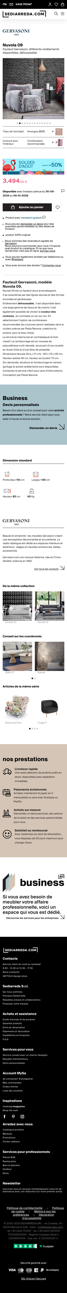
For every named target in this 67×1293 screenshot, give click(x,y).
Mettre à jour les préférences (34, 1213)
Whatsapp (17, 259)
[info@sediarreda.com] (11, 4)
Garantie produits (12, 1023)
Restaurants (9, 1161)
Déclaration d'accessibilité (38, 1216)
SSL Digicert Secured (33, 1279)
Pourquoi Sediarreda (14, 996)
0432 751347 (24, 4)
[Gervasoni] (33, 32)
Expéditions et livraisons (16, 1035)
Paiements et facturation (16, 1031)
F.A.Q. (6, 1039)
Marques (7, 1134)
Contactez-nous (51, 265)
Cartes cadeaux (11, 1142)
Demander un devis (43, 428)
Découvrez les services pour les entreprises (32, 918)
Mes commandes (12, 1083)
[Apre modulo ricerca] (56, 14)
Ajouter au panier (30, 207)
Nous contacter (11, 972)
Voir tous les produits (46, 569)
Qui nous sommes (12, 992)
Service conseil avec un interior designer (25, 1055)
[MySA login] (50, 4)
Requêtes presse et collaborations (22, 1000)
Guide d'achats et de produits (19, 1019)
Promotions (9, 1138)
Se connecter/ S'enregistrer (18, 1079)
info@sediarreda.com (50, 1227)
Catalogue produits (13, 1130)
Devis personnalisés (14, 1063)
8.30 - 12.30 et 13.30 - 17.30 (18, 968)
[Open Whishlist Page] (56, 4)
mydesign (14, 1106)
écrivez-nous (47, 251)
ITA (5, 4)
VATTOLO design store (15, 976)
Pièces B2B (9, 1157)
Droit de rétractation (14, 1027)
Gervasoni (11, 243)
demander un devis (32, 224)
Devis (6, 1173)
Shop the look (10, 1110)
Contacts (10, 959)
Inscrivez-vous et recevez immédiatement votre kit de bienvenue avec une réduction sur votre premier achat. (33, 1190)
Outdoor (7, 1169)
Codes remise (10, 1087)
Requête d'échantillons (15, 1059)
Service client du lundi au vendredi (22, 964)
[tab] (17, 123)
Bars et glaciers (11, 1165)
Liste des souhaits (13, 1091)
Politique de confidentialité (25, 1208)
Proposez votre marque (15, 1004)
